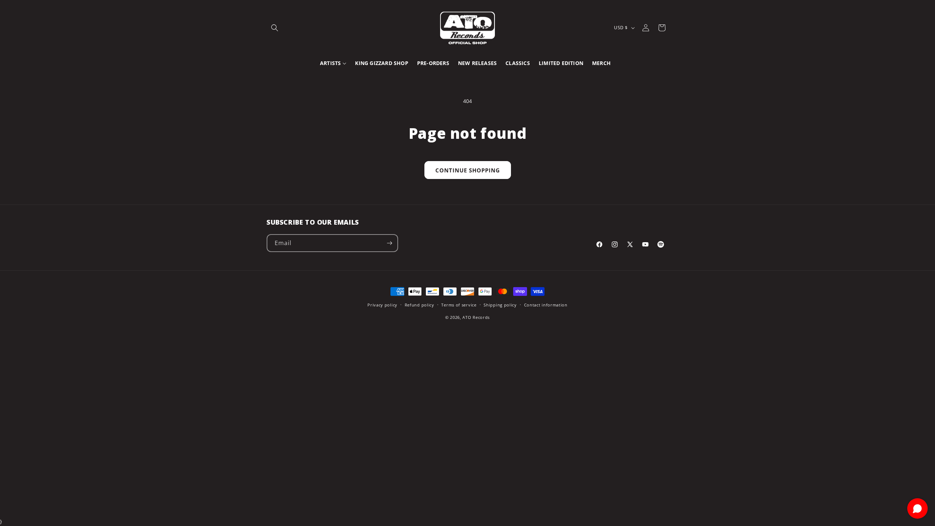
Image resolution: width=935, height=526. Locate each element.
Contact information (546, 305)
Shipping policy (500, 305)
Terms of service (458, 305)
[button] (275, 28)
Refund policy (419, 305)
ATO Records (476, 317)
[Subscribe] (389, 243)
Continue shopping (467, 170)
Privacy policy (382, 305)
